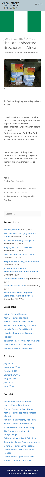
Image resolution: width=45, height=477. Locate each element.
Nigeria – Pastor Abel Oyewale (19, 333)
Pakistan (8, 336)
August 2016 (10, 378)
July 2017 (8, 363)
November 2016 (12, 367)
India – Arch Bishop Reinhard (18, 401)
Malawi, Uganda (12, 229)
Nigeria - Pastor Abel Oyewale (21, 188)
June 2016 (9, 386)
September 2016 (12, 374)
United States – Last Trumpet (18, 344)
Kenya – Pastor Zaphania (16, 317)
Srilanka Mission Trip (14, 285)
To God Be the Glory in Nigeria (19, 240)
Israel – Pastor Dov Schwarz (17, 405)
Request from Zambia (17, 192)
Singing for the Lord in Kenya (18, 247)
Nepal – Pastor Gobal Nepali (18, 329)
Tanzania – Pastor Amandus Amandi (22, 340)
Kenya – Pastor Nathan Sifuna (18, 321)
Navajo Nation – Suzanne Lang (19, 427)
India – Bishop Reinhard (15, 313)
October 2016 (10, 371)
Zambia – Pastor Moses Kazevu (19, 348)
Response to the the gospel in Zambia (22, 261)
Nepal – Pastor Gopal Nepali (18, 423)
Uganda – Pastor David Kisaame (20, 445)
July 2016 (8, 382)
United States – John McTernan (19, 456)
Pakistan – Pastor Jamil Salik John (20, 438)
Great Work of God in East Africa (20, 254)
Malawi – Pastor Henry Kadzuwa (20, 325)
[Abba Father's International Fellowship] (11, 5)
